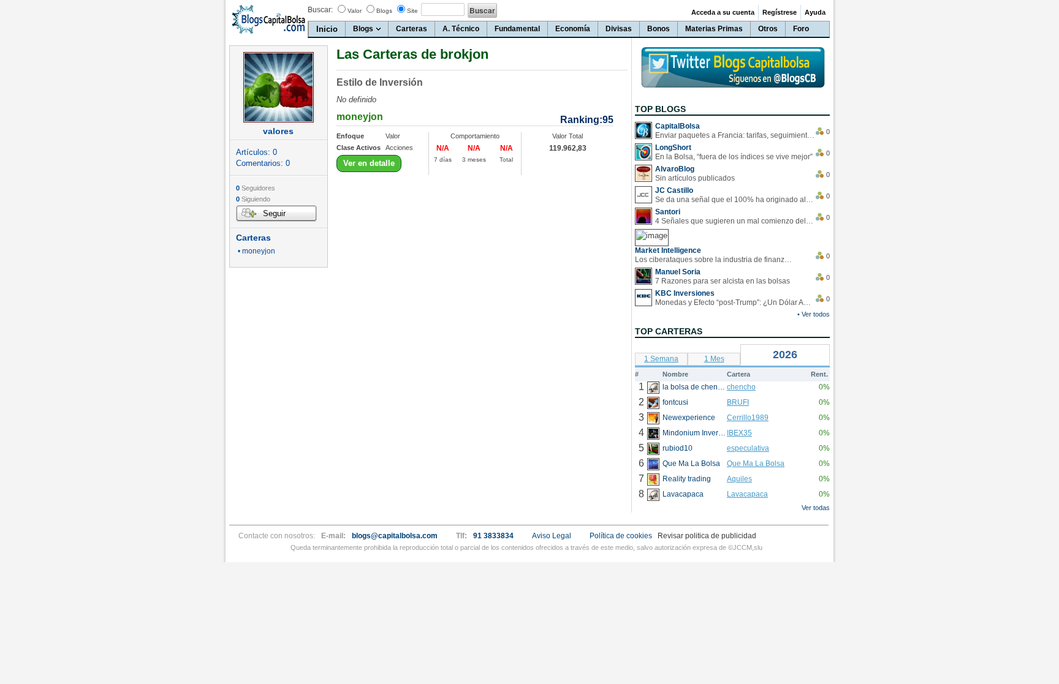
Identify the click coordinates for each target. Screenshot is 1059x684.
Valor (354, 10)
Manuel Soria (677, 272)
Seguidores (255, 188)
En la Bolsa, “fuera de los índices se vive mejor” (734, 156)
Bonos (658, 28)
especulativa (748, 448)
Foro (801, 28)
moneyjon (359, 116)
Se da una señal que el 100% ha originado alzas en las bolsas (734, 199)
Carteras (411, 28)
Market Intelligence (668, 250)
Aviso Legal (551, 536)
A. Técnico (460, 28)
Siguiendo (253, 199)
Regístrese (779, 12)
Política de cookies (621, 536)
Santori (667, 212)
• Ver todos (813, 314)
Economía (572, 28)
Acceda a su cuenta (722, 12)
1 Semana (661, 359)
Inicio (327, 29)
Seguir (274, 213)
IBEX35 (739, 433)
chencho (741, 387)
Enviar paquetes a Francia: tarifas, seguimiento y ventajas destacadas (734, 135)
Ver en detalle (369, 163)
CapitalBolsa (677, 126)
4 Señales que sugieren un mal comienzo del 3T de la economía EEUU (734, 221)
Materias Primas (714, 28)
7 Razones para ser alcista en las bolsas (722, 281)
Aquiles (739, 479)
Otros (768, 28)
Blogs (384, 10)
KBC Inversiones (685, 293)
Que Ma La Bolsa (755, 463)
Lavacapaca (747, 494)
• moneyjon (255, 251)
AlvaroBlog (674, 169)
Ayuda (815, 12)
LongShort (673, 147)
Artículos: (256, 152)
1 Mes (714, 359)
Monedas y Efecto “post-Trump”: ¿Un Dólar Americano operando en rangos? (734, 302)
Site (412, 10)
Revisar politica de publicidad (707, 536)
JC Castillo (674, 190)
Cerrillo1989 (748, 417)
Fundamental (517, 28)
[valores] (278, 87)
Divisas (618, 28)
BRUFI (738, 402)
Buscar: (320, 10)
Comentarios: (263, 163)
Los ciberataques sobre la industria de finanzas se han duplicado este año (714, 259)
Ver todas (816, 507)
